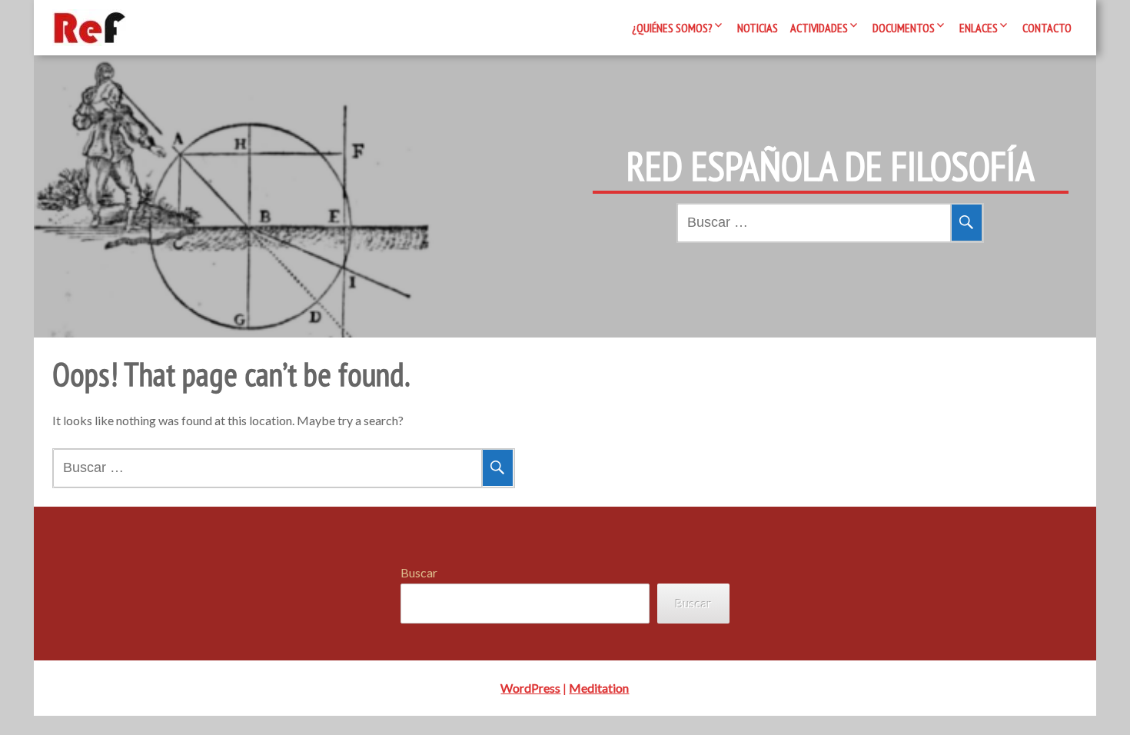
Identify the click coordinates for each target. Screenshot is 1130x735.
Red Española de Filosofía (830, 166)
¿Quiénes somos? (672, 27)
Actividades (819, 27)
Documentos (903, 27)
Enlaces (978, 27)
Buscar (418, 572)
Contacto (1047, 27)
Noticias (757, 27)
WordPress (530, 687)
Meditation (599, 687)
